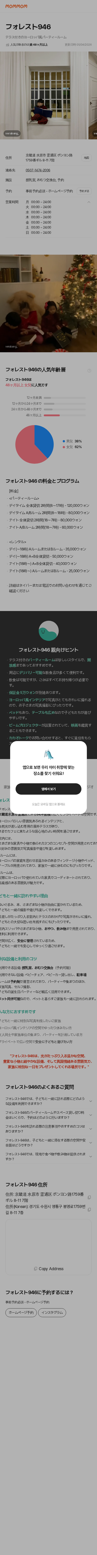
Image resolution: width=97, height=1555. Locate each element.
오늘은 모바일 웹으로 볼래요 (48, 804)
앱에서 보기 (49, 789)
